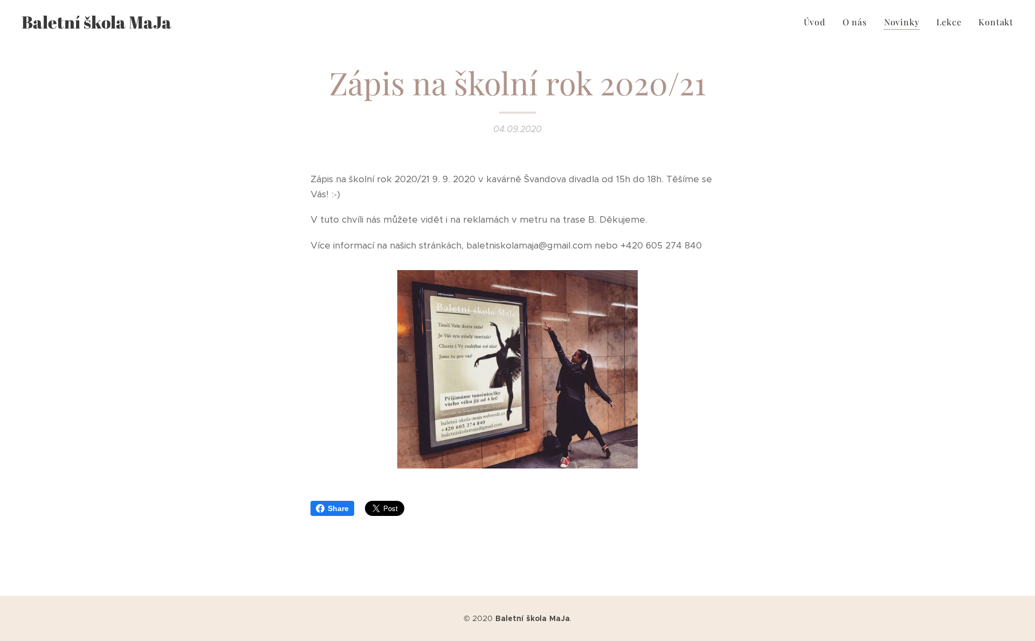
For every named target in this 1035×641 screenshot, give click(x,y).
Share (338, 508)
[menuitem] (817, 22)
